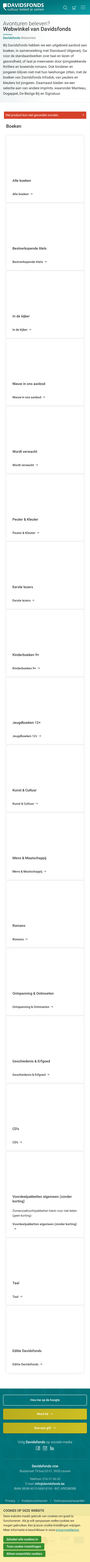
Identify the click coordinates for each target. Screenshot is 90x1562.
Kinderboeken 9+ (24, 668)
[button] (83, 7)
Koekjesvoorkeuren (34, 1501)
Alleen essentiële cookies (24, 1553)
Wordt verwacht (23, 465)
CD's (15, 1142)
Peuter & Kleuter (23, 533)
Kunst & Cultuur (23, 803)
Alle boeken (20, 194)
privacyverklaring (67, 1530)
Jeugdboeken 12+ (24, 736)
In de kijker (20, 329)
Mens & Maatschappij (27, 871)
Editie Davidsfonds (25, 1364)
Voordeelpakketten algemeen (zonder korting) (44, 1224)
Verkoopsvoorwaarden (69, 1501)
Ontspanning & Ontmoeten (30, 1007)
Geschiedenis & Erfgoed (29, 1074)
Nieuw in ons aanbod (26, 397)
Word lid (43, 1414)
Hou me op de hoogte (45, 1400)
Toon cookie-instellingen (24, 1546)
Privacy (10, 1501)
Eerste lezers (21, 600)
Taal (15, 1296)
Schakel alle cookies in (22, 1539)
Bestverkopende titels (27, 262)
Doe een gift (43, 1428)
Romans (18, 939)
